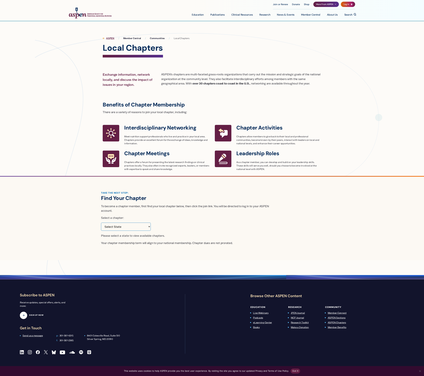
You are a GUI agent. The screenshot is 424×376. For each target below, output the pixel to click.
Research (264, 15)
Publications (217, 15)
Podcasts (258, 317)
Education (198, 15)
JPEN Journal (298, 312)
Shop (306, 4)
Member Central (310, 15)
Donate (296, 4)
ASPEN (110, 38)
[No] (420, 371)
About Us (332, 15)
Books (256, 327)
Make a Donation (300, 327)
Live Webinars (260, 312)
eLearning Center (262, 322)
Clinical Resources (242, 15)
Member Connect (337, 312)
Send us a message (33, 335)
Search (348, 15)
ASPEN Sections (337, 317)
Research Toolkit (300, 322)
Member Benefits (337, 327)
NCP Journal (297, 317)
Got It (295, 371)
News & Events (285, 15)
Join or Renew (280, 4)
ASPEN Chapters (337, 322)
